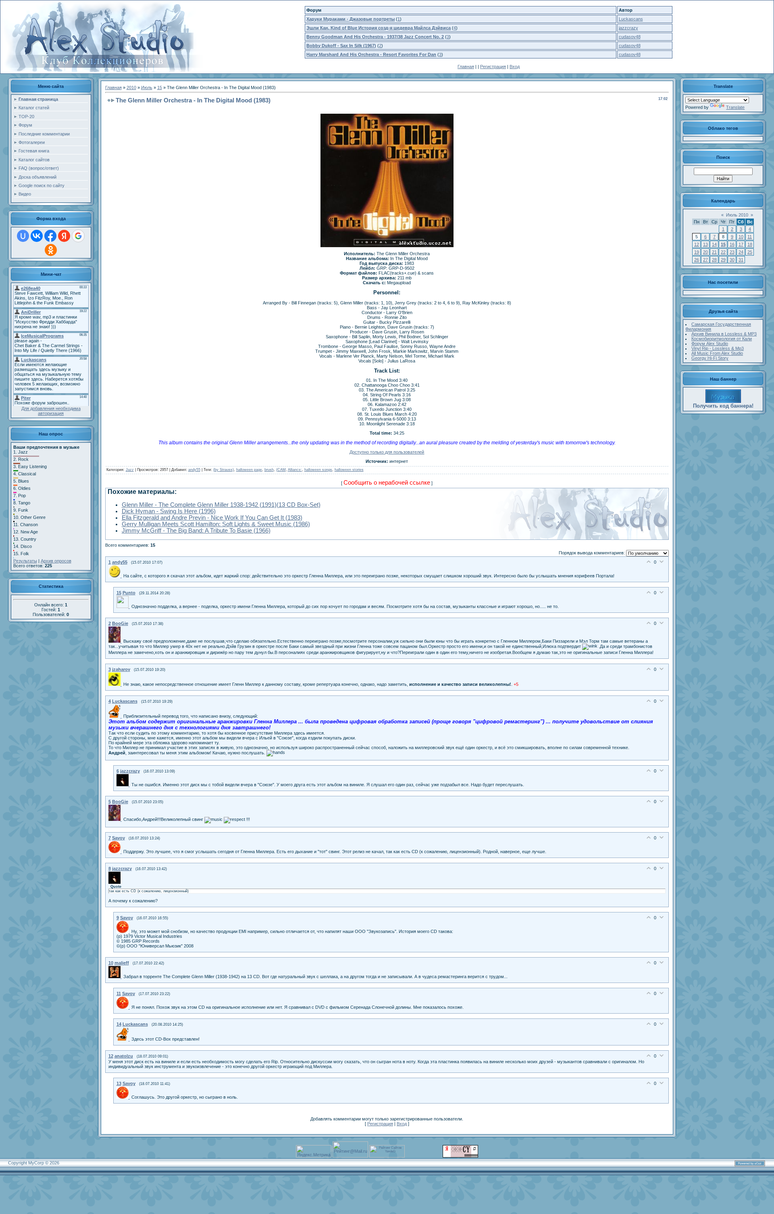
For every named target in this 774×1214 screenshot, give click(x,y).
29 (723, 259)
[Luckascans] (115, 716)
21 (714, 252)
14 (714, 244)
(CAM (281, 470)
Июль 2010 (737, 214)
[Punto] (124, 606)
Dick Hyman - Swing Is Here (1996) (169, 511)
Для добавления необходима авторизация (51, 411)
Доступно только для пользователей (387, 452)
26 (696, 259)
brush (269, 470)
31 (741, 259)
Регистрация (493, 66)
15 (159, 87)
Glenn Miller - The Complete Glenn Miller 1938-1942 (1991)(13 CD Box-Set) (221, 505)
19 (696, 252)
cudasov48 (630, 36)
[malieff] (115, 976)
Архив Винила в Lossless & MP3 (724, 333)
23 (732, 252)
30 (732, 259)
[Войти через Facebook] (50, 236)
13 (705, 244)
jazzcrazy (628, 27)
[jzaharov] (115, 684)
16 (732, 244)
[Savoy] (115, 851)
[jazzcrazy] (124, 784)
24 (741, 252)
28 (714, 259)
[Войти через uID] (23, 236)
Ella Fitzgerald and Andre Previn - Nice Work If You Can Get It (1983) (212, 517)
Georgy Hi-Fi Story (709, 358)
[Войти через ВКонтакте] (37, 236)
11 (749, 236)
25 (749, 252)
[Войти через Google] (78, 235)
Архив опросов (56, 560)
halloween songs (318, 470)
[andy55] (115, 575)
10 (741, 236)
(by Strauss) (223, 470)
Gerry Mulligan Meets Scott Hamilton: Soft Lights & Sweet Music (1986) (216, 524)
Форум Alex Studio (709, 343)
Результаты (25, 560)
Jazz (130, 470)
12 (696, 244)
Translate (735, 107)
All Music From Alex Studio (717, 353)
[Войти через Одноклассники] (51, 250)
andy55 (194, 470)
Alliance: (295, 470)
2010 (131, 87)
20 (705, 252)
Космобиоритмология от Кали (721, 338)
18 (749, 244)
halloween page (249, 470)
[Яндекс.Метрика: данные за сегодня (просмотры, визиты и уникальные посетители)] (313, 1151)
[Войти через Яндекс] (64, 236)
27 (705, 259)
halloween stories (349, 470)
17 (741, 244)
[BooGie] (115, 641)
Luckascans (631, 19)
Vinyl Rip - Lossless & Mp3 (717, 348)
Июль (146, 87)
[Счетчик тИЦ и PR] (460, 1156)
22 (723, 252)
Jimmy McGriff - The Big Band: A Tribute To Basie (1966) (196, 530)
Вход (515, 66)
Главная (466, 66)
